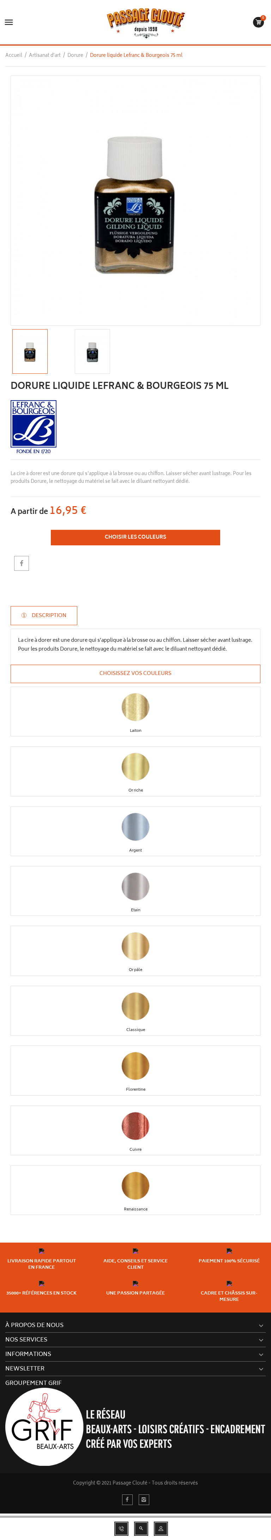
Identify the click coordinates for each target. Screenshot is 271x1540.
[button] (135, 707)
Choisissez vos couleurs (135, 674)
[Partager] (21, 563)
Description (48, 615)
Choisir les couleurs (135, 537)
